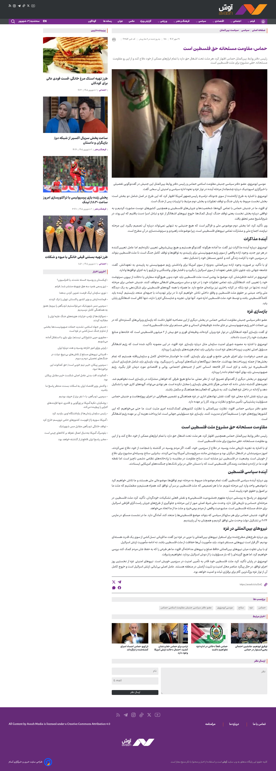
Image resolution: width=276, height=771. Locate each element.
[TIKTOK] (23, 5)
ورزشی (163, 21)
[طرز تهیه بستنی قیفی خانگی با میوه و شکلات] (75, 234)
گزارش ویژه (145, 21)
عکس (132, 21)
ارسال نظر (135, 692)
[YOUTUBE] (33, 6)
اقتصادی (219, 21)
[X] (28, 5)
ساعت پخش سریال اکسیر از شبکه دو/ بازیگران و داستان (81, 140)
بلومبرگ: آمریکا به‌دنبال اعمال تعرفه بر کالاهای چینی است (75, 433)
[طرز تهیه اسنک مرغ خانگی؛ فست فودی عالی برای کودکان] (75, 55)
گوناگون (93, 21)
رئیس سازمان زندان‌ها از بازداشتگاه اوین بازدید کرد (79, 414)
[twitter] (114, 582)
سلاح (241, 608)
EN (45, 21)
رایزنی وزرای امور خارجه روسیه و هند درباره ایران (82, 348)
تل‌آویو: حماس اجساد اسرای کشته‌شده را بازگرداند (134, 648)
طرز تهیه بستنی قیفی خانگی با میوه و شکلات (76, 257)
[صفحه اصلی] (263, 21)
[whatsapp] (114, 587)
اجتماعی (237, 21)
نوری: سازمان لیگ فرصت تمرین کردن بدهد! (82, 293)
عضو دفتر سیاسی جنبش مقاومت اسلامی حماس (186, 608)
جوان (120, 21)
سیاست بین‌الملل (229, 30)
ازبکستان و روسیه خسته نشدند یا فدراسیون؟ (81, 280)
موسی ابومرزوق (225, 608)
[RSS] (10, 5)
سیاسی (202, 21)
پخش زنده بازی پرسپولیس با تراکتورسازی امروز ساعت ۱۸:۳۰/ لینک (75, 200)
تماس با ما (260, 724)
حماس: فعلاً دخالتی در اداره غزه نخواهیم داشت (212, 648)
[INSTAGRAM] (14, 6)
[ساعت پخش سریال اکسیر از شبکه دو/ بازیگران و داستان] (75, 115)
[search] (12, 21)
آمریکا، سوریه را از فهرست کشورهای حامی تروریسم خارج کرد (74, 420)
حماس (262, 608)
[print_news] (115, 39)
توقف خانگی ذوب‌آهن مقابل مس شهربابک (82, 427)
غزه (251, 608)
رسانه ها (107, 21)
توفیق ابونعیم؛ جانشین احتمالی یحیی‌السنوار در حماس (251, 648)
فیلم (252, 21)
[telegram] (119, 582)
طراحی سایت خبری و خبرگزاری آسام (25, 762)
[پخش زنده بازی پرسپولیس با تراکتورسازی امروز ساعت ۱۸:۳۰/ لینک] (75, 174)
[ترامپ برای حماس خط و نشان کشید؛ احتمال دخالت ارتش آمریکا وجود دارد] (170, 633)
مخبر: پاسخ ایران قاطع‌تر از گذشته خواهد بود (82, 440)
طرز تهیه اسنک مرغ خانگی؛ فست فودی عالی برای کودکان (77, 81)
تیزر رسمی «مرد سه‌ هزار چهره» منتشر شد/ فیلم (80, 287)
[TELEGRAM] (19, 6)
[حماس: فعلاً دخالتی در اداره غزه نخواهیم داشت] (209, 633)
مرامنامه (211, 724)
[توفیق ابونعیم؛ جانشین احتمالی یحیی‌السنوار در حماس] (249, 633)
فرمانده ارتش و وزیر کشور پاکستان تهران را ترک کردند (77, 300)
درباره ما (235, 724)
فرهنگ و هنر (183, 21)
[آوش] (243, 9)
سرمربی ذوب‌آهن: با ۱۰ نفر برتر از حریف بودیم (82, 397)
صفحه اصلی (258, 30)
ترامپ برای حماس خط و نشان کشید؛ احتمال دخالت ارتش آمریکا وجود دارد (171, 650)
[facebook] (119, 588)
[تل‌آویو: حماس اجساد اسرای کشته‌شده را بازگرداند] (130, 633)
